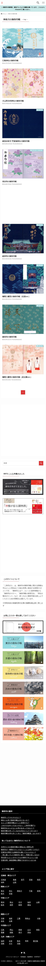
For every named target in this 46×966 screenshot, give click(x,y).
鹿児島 (35, 941)
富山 (11, 902)
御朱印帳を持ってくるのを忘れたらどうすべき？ (19, 831)
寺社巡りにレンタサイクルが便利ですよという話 (19, 857)
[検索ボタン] (38, 2)
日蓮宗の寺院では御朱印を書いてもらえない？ (18, 852)
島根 (20, 930)
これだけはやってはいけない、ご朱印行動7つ (18, 825)
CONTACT (37, 957)
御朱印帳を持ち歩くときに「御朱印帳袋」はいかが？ (21, 833)
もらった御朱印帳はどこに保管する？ (15, 823)
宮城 (30, 880)
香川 (20, 932)
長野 (11, 905)
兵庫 (10, 921)
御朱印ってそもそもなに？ (11, 817)
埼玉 (10, 891)
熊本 (18, 941)
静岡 (20, 905)
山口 (29, 930)
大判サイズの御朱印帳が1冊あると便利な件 (17, 847)
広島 (2, 930)
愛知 (29, 905)
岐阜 (2, 905)
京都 (2, 918)
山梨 (38, 902)
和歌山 (27, 918)
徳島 (11, 932)
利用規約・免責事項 (27, 957)
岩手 (22, 880)
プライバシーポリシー (12, 957)
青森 (14, 880)
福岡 (2, 941)
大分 (10, 944)
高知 (29, 932)
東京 (2, 891)
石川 (20, 902)
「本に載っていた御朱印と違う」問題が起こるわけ (20, 855)
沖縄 (18, 944)
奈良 (2, 921)
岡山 (11, 930)
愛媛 (2, 932)
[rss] (24, 953)
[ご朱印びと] (2, 2)
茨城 (10, 894)
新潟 (2, 902)
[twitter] (22, 953)
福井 (29, 902)
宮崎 (2, 944)
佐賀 (10, 941)
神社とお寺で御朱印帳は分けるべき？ (15, 820)
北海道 (3, 880)
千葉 (30, 891)
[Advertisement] (23, 204)
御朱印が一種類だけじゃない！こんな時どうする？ (20, 850)
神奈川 (19, 891)
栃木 (2, 894)
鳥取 (38, 930)
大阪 (38, 918)
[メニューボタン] (43, 2)
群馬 (38, 891)
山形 (14, 882)
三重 (18, 918)
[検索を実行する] (41, 463)
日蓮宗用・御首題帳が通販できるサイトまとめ (18, 860)
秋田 (38, 880)
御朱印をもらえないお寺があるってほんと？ (17, 828)
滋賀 (10, 918)
